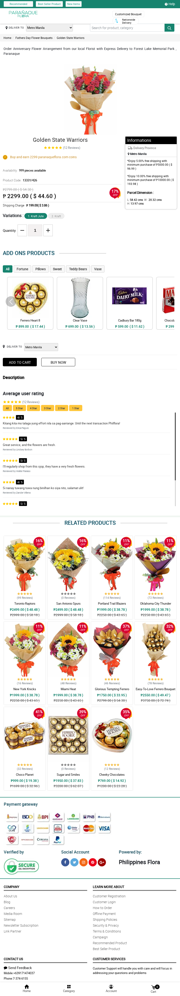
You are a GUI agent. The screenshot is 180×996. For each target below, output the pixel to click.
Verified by (14, 852)
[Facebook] (65, 862)
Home (7, 38)
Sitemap (10, 919)
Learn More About (108, 886)
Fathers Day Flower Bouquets (33, 38)
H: (135, 203)
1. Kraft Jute (36, 216)
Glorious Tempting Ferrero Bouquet (112, 691)
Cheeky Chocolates (112, 774)
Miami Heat (68, 689)
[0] (153, 987)
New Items (73, 4)
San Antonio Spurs (68, 603)
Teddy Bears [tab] (78, 269)
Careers (9, 908)
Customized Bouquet (128, 14)
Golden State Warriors (70, 38)
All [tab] (7, 269)
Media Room (13, 913)
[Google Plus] (102, 862)
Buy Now (58, 362)
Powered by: (130, 852)
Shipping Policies (105, 919)
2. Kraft (56, 216)
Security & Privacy (106, 925)
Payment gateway (21, 804)
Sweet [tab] (57, 269)
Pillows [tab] (40, 269)
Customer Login (104, 902)
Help (172, 4)
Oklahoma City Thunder (155, 603)
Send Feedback (20, 967)
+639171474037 (24, 973)
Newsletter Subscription (21, 925)
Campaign (100, 937)
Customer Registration (109, 896)
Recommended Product (110, 943)
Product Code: (20, 180)
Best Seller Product (49, 4)
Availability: (24, 170)
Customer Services (109, 959)
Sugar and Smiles (68, 774)
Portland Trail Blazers (112, 603)
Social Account (75, 852)
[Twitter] (74, 862)
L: (135, 200)
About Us (10, 896)
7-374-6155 (20, 978)
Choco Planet (25, 774)
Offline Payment (104, 913)
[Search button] (169, 28)
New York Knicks (24, 689)
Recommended (18, 4)
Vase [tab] (97, 269)
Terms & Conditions (107, 931)
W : (153, 200)
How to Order (102, 908)
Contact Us (13, 959)
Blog (7, 902)
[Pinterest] (93, 862)
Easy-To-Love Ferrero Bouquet (155, 689)
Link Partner (12, 931)
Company (11, 886)
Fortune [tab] (22, 269)
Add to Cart (20, 362)
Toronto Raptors (24, 603)
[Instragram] (83, 862)
